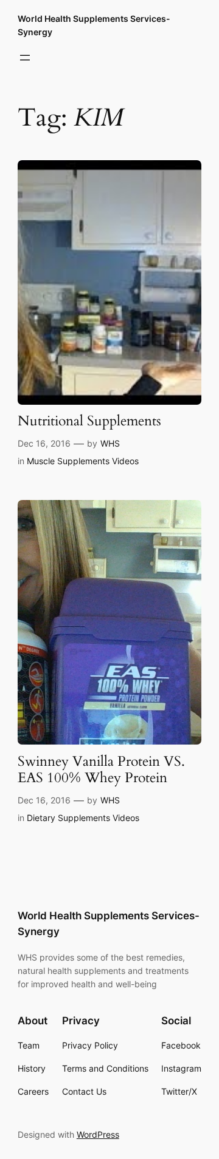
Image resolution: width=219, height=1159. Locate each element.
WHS (110, 443)
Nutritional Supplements (89, 421)
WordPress (98, 1134)
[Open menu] (25, 57)
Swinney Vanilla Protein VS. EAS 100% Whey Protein (101, 770)
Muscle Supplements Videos (83, 461)
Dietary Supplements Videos (83, 818)
